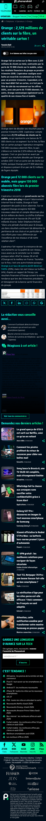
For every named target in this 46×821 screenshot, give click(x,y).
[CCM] (33, 773)
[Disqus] (23, 382)
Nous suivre (42, 303)
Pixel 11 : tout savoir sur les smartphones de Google (24, 682)
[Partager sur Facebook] (12, 303)
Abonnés (23, 750)
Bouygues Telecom (19, 16)
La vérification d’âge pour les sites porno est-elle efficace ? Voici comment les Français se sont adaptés (30, 599)
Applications (21, 504)
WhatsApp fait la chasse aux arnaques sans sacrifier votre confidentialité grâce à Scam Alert (29, 493)
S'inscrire (23, 662)
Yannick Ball (6, 44)
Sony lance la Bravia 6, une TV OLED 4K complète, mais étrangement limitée (31, 472)
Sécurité (20, 462)
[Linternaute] (33, 778)
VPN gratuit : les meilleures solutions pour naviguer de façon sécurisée (30, 558)
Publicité (7, 760)
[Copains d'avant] (33, 783)
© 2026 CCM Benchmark (31, 762)
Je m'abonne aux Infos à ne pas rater (23, 53)
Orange (35, 16)
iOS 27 (9, 697)
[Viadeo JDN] (13, 789)
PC (15, 11)
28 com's (37, 45)
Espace (37, 11)
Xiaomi (19, 547)
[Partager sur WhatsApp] (34, 303)
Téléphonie (6, 11)
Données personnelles (34, 760)
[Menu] (2, 1)
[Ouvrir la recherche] (43, 1)
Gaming (22, 11)
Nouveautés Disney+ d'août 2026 (20, 707)
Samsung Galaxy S (23, 525)
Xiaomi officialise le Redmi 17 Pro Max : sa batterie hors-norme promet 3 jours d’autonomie (30, 537)
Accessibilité (16, 762)
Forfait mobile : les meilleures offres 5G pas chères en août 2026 (24, 723)
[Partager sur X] (4, 303)
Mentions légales (18, 760)
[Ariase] (33, 788)
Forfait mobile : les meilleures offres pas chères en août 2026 (23, 729)
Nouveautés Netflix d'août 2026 (20, 703)
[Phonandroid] (6, 796)
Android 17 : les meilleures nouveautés (22, 687)
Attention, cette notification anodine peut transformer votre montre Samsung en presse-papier (30, 622)
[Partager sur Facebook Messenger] (27, 303)
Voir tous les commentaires (15, 416)
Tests (19, 586)
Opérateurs (20, 21)
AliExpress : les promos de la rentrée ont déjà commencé (25, 677)
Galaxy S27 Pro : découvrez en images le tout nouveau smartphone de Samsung (30, 516)
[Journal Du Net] (13, 778)
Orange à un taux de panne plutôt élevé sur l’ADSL (21, 267)
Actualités (20, 479)
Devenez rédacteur (27, 758)
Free (29, 16)
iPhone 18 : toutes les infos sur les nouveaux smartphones (24, 692)
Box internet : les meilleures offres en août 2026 (24, 717)
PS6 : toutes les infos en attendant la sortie (24, 700)
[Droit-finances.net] (13, 783)
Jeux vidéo (20, 440)
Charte (8, 762)
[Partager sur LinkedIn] (19, 303)
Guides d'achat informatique (27, 567)
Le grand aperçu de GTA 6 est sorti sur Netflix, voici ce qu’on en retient (30, 432)
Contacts (39, 758)
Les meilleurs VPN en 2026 (18, 737)
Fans (4, 750)
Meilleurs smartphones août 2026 (20, 733)
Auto (30, 11)
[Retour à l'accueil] (23, 1)
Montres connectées (24, 632)
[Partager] (43, 45)
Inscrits (33, 750)
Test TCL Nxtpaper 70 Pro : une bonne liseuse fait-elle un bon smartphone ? (30, 578)
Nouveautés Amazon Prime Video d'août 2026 (23, 711)
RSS (41, 750)
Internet (20, 611)
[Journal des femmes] (13, 773)
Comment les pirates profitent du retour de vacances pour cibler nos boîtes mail (29, 452)
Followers (14, 750)
